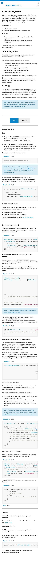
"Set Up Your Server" (27, 217)
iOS (14, 120)
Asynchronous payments (11, 414)
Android (24, 120)
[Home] (13, 6)
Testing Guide (8, 522)
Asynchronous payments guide (12, 312)
